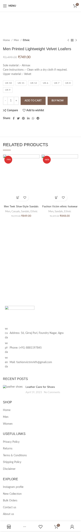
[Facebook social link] (14, 118)
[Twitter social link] (18, 118)
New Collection (12, 494)
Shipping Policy (12, 462)
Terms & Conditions (15, 455)
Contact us (9, 507)
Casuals (15, 211)
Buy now (58, 100)
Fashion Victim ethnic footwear (59, 206)
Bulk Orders (10, 500)
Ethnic (26, 40)
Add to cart (33, 100)
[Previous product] (68, 40)
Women (8, 424)
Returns (7, 448)
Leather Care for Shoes (40, 386)
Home (6, 40)
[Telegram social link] (37, 118)
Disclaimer (9, 469)
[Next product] (76, 40)
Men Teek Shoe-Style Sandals (21, 206)
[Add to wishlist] (24, 197)
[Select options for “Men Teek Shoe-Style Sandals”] (17, 197)
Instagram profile (13, 487)
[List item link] (40, 347)
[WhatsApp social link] (33, 118)
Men (16, 40)
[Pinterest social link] (23, 118)
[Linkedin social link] (28, 118)
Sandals (25, 211)
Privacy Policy (11, 442)
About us (8, 514)
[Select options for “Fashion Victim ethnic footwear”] (56, 197)
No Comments (52, 392)
